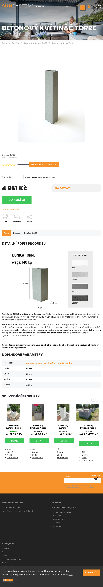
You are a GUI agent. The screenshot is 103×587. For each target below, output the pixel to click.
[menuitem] (42, 6)
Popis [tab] (6, 233)
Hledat (77, 6)
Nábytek (5, 548)
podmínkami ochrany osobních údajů (79, 488)
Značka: (8, 155)
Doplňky (5, 556)
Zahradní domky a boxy (11, 559)
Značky (5, 563)
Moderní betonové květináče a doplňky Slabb (49, 363)
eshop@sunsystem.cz (61, 512)
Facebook (56, 523)
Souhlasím (91, 572)
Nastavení (8, 580)
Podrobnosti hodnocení (44, 165)
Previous (93, 400)
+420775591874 (59, 519)
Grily (4, 552)
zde (71, 574)
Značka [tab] (30, 233)
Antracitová (12, 457)
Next (97, 400)
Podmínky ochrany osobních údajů (17, 511)
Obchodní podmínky (11, 507)
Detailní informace (11, 209)
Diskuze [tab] (16, 233)
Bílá (9, 449)
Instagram (56, 526)
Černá (10, 452)
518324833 (56, 516)
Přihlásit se (96, 478)
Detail (14, 441)
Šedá (9, 455)
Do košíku (17, 199)
